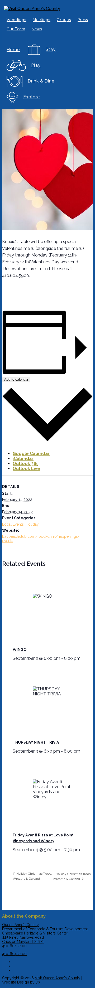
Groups (64, 20)
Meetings (41, 20)
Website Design (15, 982)
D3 (38, 982)
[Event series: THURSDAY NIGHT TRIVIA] (82, 751)
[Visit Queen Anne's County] (47, 8)
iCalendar (23, 458)
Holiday (32, 524)
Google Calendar (31, 453)
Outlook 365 (26, 463)
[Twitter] (53, 969)
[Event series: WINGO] (82, 658)
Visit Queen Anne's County (57, 978)
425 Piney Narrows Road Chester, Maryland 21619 (23, 939)
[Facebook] (53, 961)
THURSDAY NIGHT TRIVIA (36, 742)
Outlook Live (26, 468)
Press (83, 20)
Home (13, 49)
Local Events (13, 524)
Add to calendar (16, 379)
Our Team (16, 29)
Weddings (16, 20)
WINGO (19, 649)
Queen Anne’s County (20, 925)
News (37, 29)
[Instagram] (53, 965)
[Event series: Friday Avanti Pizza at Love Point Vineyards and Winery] (82, 849)
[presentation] (53, 609)
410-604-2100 (14, 954)
